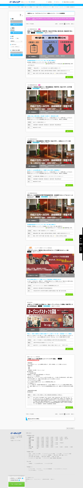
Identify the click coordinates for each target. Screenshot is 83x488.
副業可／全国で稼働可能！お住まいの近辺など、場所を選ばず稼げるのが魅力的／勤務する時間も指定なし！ (52, 19)
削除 (13, 30)
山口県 (57, 444)
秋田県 (57, 437)
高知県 (52, 445)
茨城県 (38, 438)
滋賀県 (38, 442)
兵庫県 (52, 442)
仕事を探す (33, 1)
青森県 (43, 437)
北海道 (38, 437)
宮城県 (52, 437)
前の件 (61, 23)
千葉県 (57, 438)
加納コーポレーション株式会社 (33, 356)
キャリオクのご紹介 (48, 463)
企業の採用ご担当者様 (45, 479)
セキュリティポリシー (37, 479)
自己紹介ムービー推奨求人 (16, 478)
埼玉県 (52, 438)
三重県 (52, 441)
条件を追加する (17, 54)
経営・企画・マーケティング (34, 455)
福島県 (66, 437)
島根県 (43, 444)
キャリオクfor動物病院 (48, 468)
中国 (30, 444)
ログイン (57, 2)
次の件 (67, 23)
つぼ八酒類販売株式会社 (33, 29)
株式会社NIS (29, 302)
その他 (30, 448)
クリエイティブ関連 (67, 453)
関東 (30, 438)
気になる (81, 241)
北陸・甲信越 (31, 440)
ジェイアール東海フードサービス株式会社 (43, 247)
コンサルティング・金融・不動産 (35, 458)
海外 (37, 448)
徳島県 (38, 445)
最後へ (72, 23)
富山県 (43, 440)
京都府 (43, 442)
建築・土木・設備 (55, 456)
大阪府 (47, 442)
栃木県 (43, 438)
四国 (30, 445)
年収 (12, 38)
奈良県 (57, 442)
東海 (30, 441)
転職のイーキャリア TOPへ (16, 440)
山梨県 (57, 440)
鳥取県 (38, 444)
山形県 (61, 437)
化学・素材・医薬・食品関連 (34, 456)
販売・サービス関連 (36, 453)
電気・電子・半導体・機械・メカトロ (60, 455)
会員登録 (50, 2)
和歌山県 (61, 442)
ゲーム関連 (59, 453)
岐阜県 (38, 441)
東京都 (61, 438)
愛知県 (47, 441)
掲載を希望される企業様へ (69, 2)
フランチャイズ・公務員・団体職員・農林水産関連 (52, 458)
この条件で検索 (17, 484)
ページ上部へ (71, 428)
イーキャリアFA (32, 468)
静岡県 (43, 441)
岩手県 (47, 437)
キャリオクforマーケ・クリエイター (61, 468)
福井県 (52, 440)
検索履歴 (81, 250)
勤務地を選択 (17, 32)
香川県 (43, 445)
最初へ (57, 23)
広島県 (52, 444)
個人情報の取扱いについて (28, 479)
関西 (30, 442)
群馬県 (47, 438)
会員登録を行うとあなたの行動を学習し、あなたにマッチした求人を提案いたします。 (41, 4)
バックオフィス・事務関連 (46, 455)
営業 (30, 453)
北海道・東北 (31, 437)
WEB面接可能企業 (14, 480)
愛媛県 (47, 445)
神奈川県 (66, 438)
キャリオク (39, 468)
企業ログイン (53, 479)
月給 (17, 38)
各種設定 (30, 463)
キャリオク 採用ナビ (32, 470)
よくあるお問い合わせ (39, 463)
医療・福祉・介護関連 (46, 456)
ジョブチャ (41, 470)
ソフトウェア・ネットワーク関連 (49, 453)
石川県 (47, 440)
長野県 (61, 440)
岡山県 (47, 444)
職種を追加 (17, 24)
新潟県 (38, 440)
